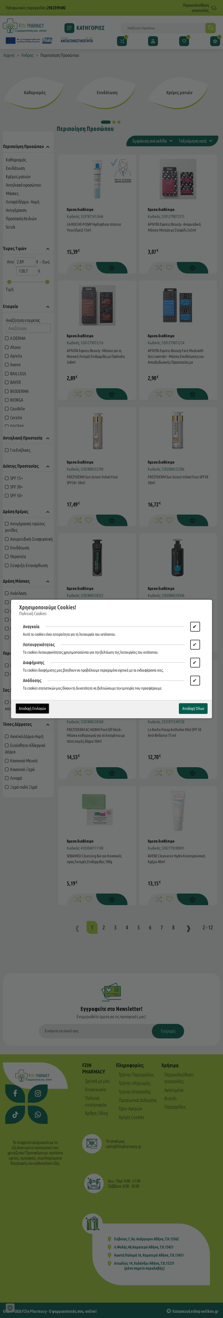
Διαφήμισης (33, 662)
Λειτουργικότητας (39, 644)
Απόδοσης (32, 680)
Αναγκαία (31, 626)
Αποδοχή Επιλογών (32, 708)
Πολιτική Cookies (32, 613)
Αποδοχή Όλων (193, 708)
